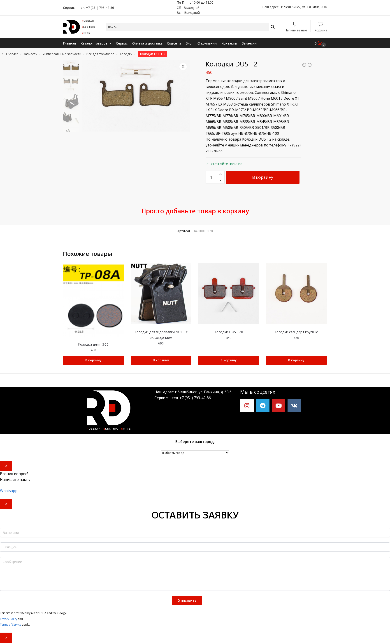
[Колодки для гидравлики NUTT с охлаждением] (161, 293)
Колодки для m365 (93, 344)
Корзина (320, 30)
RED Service (9, 54)
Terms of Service (10, 625)
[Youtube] (278, 405)
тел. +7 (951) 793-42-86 (95, 7)
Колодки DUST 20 (228, 332)
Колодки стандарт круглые (296, 332)
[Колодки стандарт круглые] (296, 293)
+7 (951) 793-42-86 (195, 397)
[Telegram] (262, 405)
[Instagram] (247, 405)
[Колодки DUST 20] (228, 293)
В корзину (262, 177)
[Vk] (294, 405)
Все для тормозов (100, 54)
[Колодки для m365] (93, 300)
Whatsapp (8, 490)
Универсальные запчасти (61, 54)
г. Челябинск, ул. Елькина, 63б (304, 7)
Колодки (125, 54)
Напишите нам (296, 30)
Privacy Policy (8, 619)
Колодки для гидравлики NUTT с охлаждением (161, 334)
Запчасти (30, 54)
